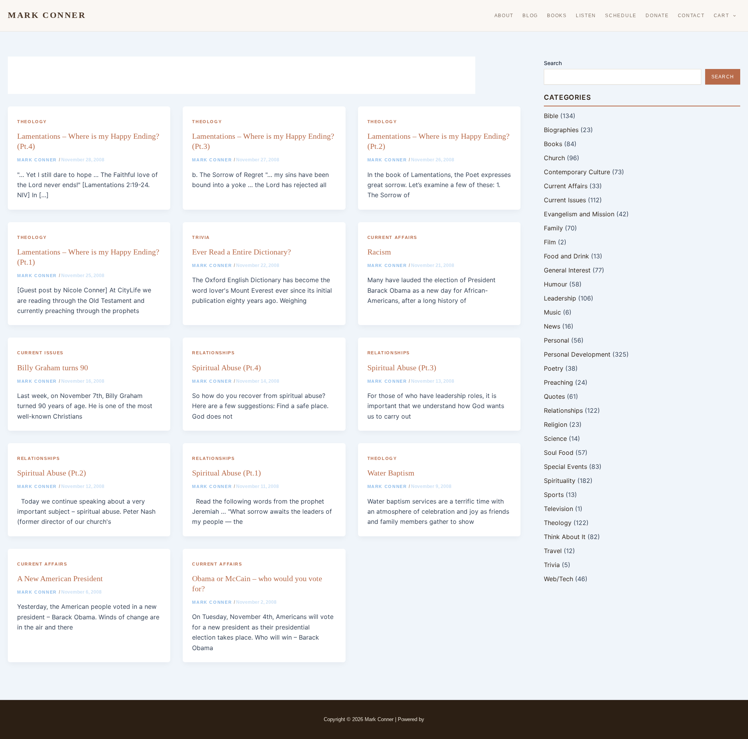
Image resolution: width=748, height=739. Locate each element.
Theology (32, 121)
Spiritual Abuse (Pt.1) (226, 473)
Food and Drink (566, 256)
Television (558, 509)
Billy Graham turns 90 (52, 367)
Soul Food (558, 452)
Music (552, 312)
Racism (379, 252)
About (504, 15)
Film (550, 242)
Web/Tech (558, 579)
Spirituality (559, 480)
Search (553, 63)
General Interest (567, 270)
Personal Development (577, 354)
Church (554, 158)
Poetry (553, 368)
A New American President (60, 578)
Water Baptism (391, 473)
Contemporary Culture (577, 172)
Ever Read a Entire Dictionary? (241, 252)
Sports (554, 495)
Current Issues (40, 352)
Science (555, 438)
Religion (555, 424)
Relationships (213, 352)
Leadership (560, 298)
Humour (555, 284)
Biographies (561, 130)
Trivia (201, 237)
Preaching (558, 382)
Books (557, 15)
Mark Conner (47, 15)
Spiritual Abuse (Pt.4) (226, 367)
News (552, 326)
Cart (721, 15)
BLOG (530, 15)
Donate (657, 15)
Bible (551, 116)
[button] (732, 15)
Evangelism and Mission (579, 214)
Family (553, 228)
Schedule (621, 15)
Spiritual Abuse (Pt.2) (51, 473)
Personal (556, 340)
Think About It (565, 537)
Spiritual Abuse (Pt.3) (401, 367)
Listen (586, 15)
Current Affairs (392, 237)
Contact (691, 15)
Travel (553, 551)
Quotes (554, 396)
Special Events (565, 466)
